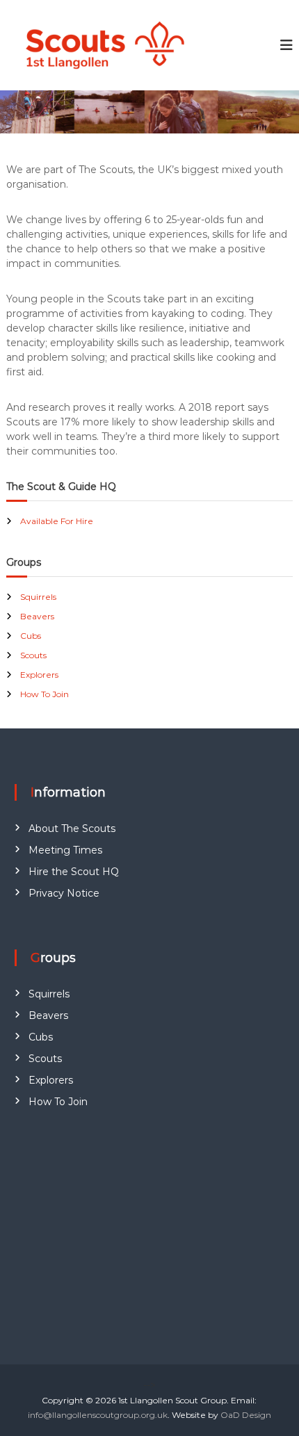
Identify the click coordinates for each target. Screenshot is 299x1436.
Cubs (30, 635)
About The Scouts (72, 828)
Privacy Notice (64, 893)
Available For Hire (56, 521)
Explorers (39, 674)
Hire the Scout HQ (74, 871)
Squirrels (38, 596)
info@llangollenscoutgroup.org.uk (98, 1415)
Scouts (33, 655)
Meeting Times (65, 850)
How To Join (44, 694)
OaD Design (245, 1415)
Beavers (37, 616)
